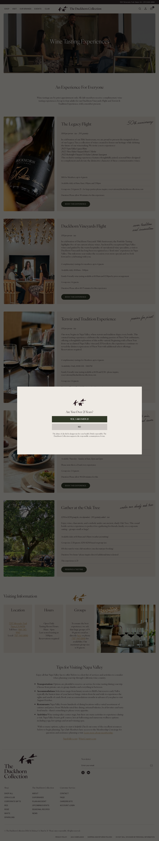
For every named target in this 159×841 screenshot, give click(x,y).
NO (79, 427)
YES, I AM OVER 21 (79, 419)
